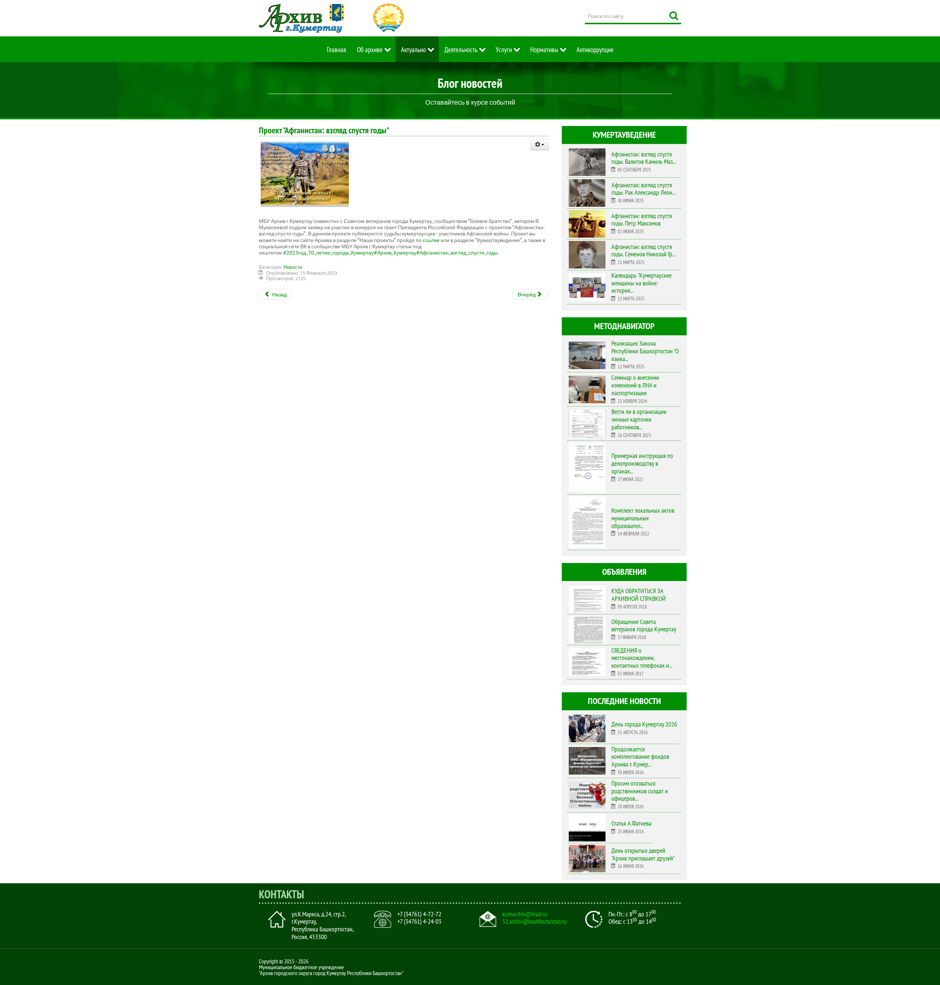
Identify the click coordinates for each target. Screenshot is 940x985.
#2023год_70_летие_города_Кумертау (328, 252)
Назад (279, 294)
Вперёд (527, 294)
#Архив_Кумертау (395, 252)
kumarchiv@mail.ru (524, 914)
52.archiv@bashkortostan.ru (534, 921)
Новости (292, 267)
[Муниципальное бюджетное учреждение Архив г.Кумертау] (301, 18)
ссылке (431, 240)
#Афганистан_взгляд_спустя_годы (457, 252)
